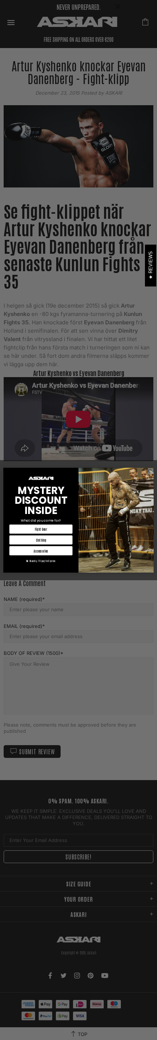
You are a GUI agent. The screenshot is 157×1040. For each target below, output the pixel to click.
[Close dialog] (150, 471)
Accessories (41, 551)
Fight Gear (41, 529)
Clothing (41, 540)
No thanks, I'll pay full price (41, 560)
